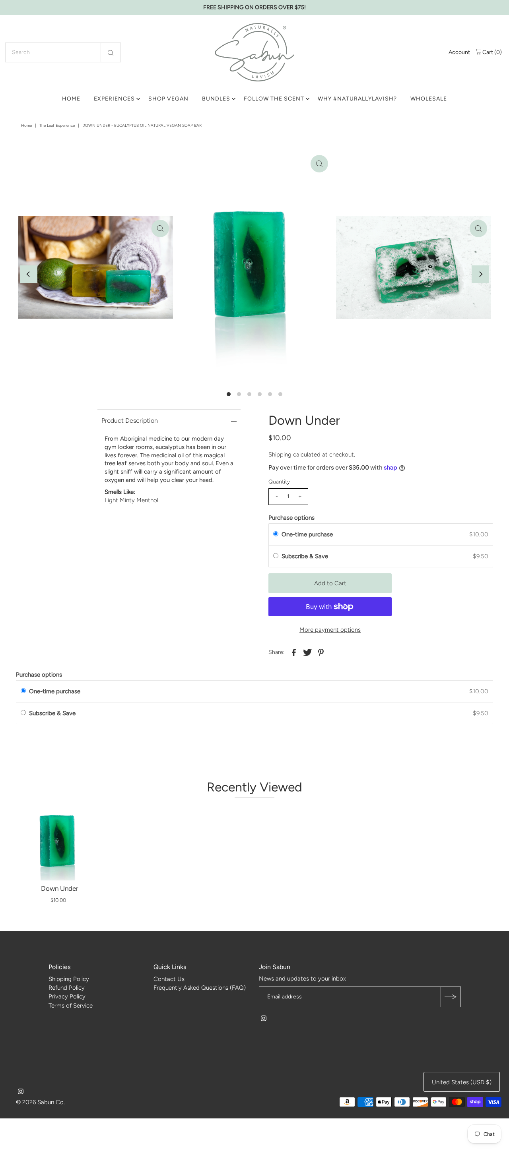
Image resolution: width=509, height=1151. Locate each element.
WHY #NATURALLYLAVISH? (357, 98)
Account (459, 52)
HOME (71, 98)
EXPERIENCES (114, 98)
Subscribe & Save (306, 556)
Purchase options (291, 517)
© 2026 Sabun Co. (40, 1102)
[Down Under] (59, 842)
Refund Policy (67, 987)
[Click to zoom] (319, 163)
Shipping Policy (69, 979)
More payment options (330, 629)
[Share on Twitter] (307, 652)
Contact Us (169, 979)
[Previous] (28, 274)
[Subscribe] (450, 997)
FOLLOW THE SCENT (274, 98)
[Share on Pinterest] (321, 652)
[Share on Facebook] (294, 652)
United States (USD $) (462, 1082)
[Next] (480, 274)
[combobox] (63, 52)
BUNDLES (216, 98)
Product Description (129, 420)
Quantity (279, 481)
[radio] (275, 534)
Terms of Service (71, 1005)
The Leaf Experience (57, 125)
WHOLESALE (428, 98)
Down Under (59, 888)
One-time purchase (307, 534)
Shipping (279, 454)
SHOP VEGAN (168, 98)
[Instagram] (263, 1019)
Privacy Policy (67, 996)
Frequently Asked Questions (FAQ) (199, 987)
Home (26, 125)
